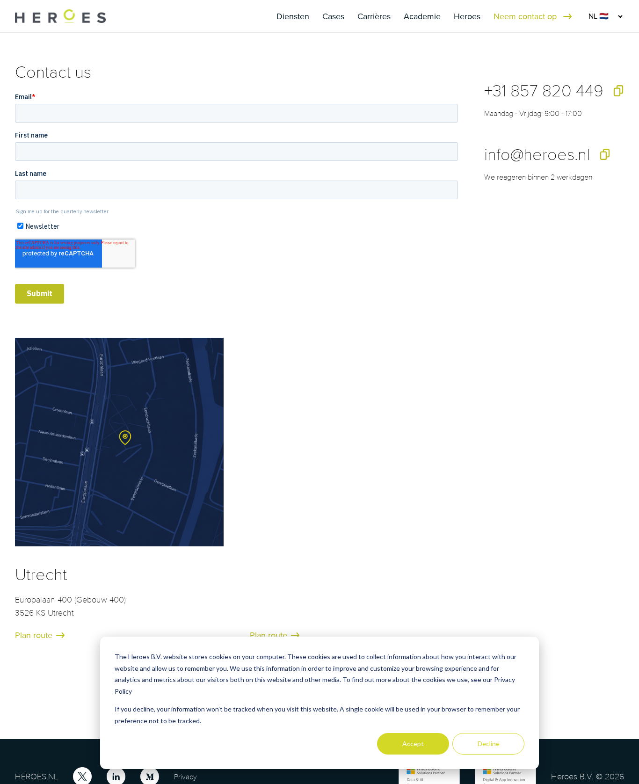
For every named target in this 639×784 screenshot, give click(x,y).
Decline (489, 744)
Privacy (185, 776)
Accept (413, 744)
